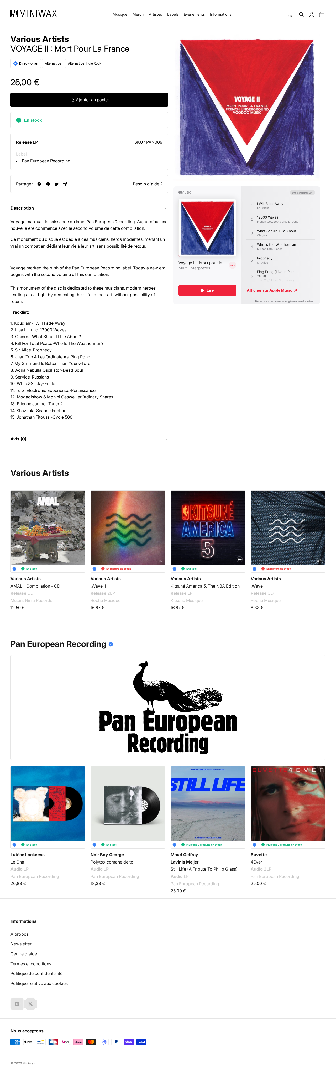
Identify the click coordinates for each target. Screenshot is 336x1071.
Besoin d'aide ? (147, 184)
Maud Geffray (184, 854)
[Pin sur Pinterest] (48, 184)
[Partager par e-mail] (65, 184)
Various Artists (39, 39)
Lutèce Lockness (27, 854)
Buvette (259, 854)
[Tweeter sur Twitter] (56, 184)
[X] (30, 1003)
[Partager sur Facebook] (39, 184)
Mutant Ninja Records (31, 600)
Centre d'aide (23, 953)
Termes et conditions (30, 963)
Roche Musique (105, 600)
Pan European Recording (46, 160)
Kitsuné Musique (187, 600)
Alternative (53, 63)
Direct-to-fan (28, 63)
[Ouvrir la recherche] (301, 14)
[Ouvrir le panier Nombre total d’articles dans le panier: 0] (322, 14)
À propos (19, 934)
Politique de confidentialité (36, 973)
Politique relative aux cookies (39, 983)
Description (22, 208)
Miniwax (29, 1063)
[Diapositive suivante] (318, 528)
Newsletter (21, 943)
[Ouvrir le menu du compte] (311, 14)
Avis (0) (18, 438)
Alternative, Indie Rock (84, 63)
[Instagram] (17, 1003)
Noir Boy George (107, 854)
